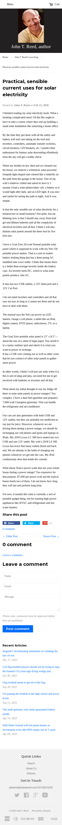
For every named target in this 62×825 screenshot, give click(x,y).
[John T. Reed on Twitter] (17, 796)
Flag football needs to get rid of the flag (24, 682)
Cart (56, 4)
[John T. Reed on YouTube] (45, 796)
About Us (31, 768)
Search (31, 763)
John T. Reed (23, 810)
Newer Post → (51, 536)
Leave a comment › (13, 555)
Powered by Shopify (41, 810)
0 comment (9, 528)
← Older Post (10, 536)
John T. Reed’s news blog (26, 57)
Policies (31, 773)
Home (5, 57)
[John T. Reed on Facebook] (26, 796)
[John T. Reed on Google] (35, 796)
